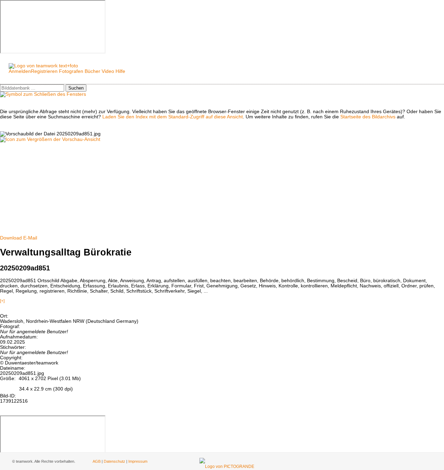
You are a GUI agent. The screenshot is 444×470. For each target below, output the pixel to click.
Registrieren (44, 71)
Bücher (92, 71)
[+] (2, 301)
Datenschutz (114, 461)
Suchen (76, 88)
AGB (97, 461)
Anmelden (20, 71)
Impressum (137, 461)
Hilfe (120, 71)
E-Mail (30, 238)
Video (108, 71)
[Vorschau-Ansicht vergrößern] (50, 139)
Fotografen (71, 71)
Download (11, 238)
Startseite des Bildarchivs (367, 116)
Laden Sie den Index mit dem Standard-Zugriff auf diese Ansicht (172, 116)
